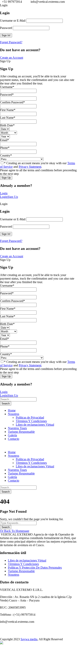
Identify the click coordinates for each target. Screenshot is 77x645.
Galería (12, 435)
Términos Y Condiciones (31, 421)
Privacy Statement (30, 166)
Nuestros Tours (17, 428)
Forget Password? (11, 42)
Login (4, 193)
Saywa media (29, 639)
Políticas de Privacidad (30, 417)
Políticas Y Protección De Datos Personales (35, 567)
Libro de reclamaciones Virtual (35, 424)
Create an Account (11, 57)
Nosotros (13, 414)
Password (6, 28)
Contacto (13, 438)
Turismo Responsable (21, 431)
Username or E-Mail (12, 20)
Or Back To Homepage (14, 531)
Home (12, 410)
